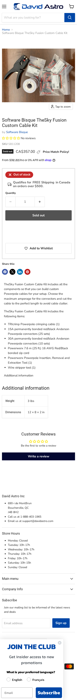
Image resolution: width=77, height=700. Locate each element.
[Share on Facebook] (5, 272)
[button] (11, 138)
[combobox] (33, 17)
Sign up (61, 623)
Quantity (10, 193)
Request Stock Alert (23, 232)
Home (6, 29)
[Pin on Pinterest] (27, 272)
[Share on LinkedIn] (20, 272)
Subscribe (49, 692)
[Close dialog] (60, 643)
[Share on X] (12, 272)
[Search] (69, 17)
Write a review (38, 456)
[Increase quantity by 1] (40, 202)
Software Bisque (17, 132)
